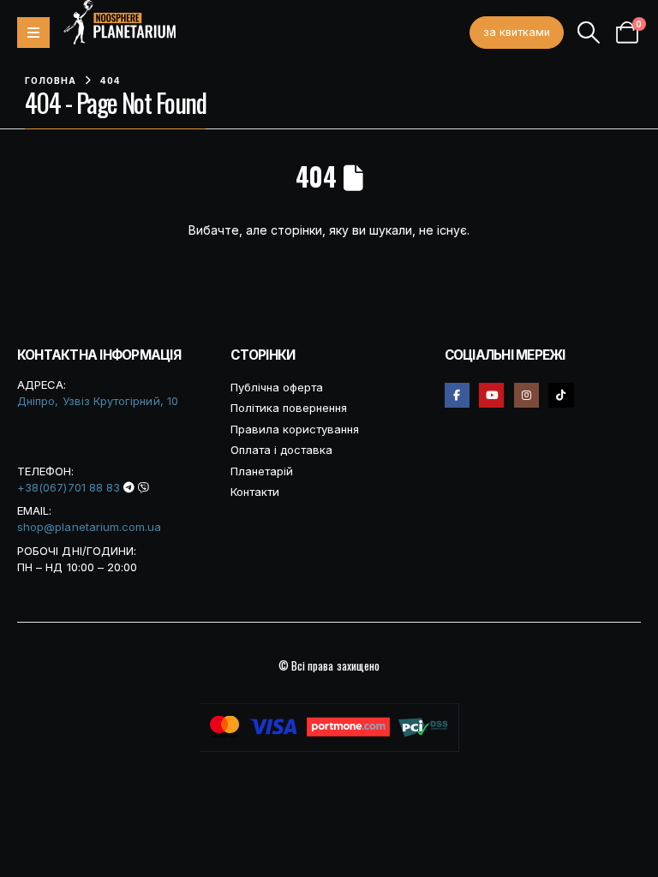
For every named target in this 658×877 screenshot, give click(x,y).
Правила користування (294, 429)
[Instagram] (526, 395)
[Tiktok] (560, 395)
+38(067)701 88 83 (68, 487)
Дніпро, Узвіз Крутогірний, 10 (97, 401)
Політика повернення (288, 408)
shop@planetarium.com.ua (89, 527)
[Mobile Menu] (33, 32)
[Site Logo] (119, 22)
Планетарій (261, 471)
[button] (589, 32)
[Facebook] (457, 395)
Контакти (254, 491)
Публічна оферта (276, 387)
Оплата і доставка (281, 449)
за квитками (516, 32)
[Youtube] (491, 395)
